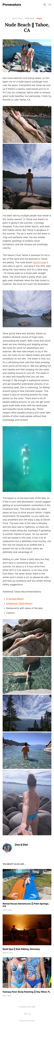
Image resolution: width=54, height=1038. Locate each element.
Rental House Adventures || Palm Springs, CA (26, 905)
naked (39, 18)
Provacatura (12, 4)
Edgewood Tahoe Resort (19, 603)
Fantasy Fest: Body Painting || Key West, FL (26, 991)
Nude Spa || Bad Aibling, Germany (21, 949)
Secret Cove (39, 262)
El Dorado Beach (15, 598)
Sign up (27, 1014)
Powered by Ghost (27, 1021)
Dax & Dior (21, 844)
